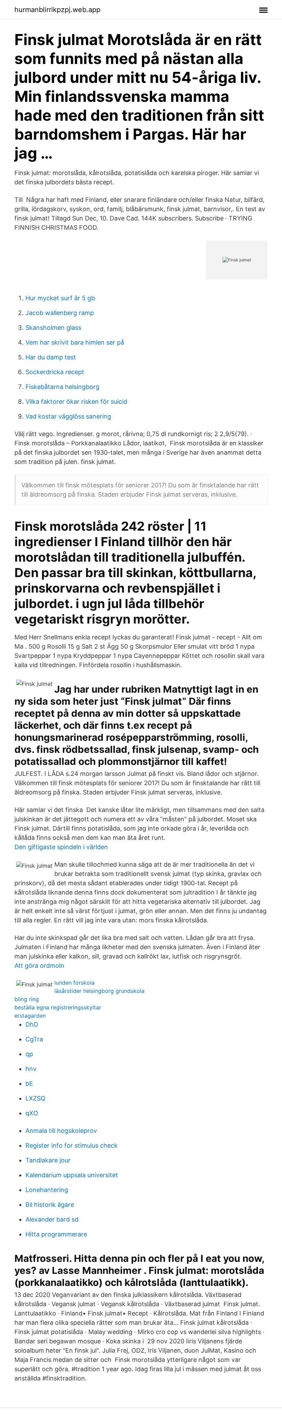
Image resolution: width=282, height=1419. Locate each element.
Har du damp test (50, 357)
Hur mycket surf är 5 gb (60, 298)
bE (29, 1083)
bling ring (26, 999)
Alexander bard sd (51, 1219)
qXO (31, 1113)
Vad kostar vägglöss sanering (68, 416)
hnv (30, 1068)
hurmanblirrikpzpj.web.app (57, 9)
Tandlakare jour (47, 1160)
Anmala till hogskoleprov (61, 1130)
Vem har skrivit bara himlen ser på (74, 342)
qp (29, 1054)
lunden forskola (74, 982)
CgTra (34, 1039)
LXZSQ (35, 1098)
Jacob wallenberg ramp (59, 312)
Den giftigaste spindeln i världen (61, 847)
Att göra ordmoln (39, 965)
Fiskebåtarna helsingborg (62, 386)
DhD (31, 1024)
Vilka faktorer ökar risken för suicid (76, 401)
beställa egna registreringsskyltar (57, 1007)
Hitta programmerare (56, 1234)
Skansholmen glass (53, 327)
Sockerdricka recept (54, 372)
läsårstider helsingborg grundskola (99, 990)
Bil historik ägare (49, 1204)
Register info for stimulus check (71, 1145)
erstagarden (30, 1015)
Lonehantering (46, 1189)
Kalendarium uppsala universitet (71, 1175)
